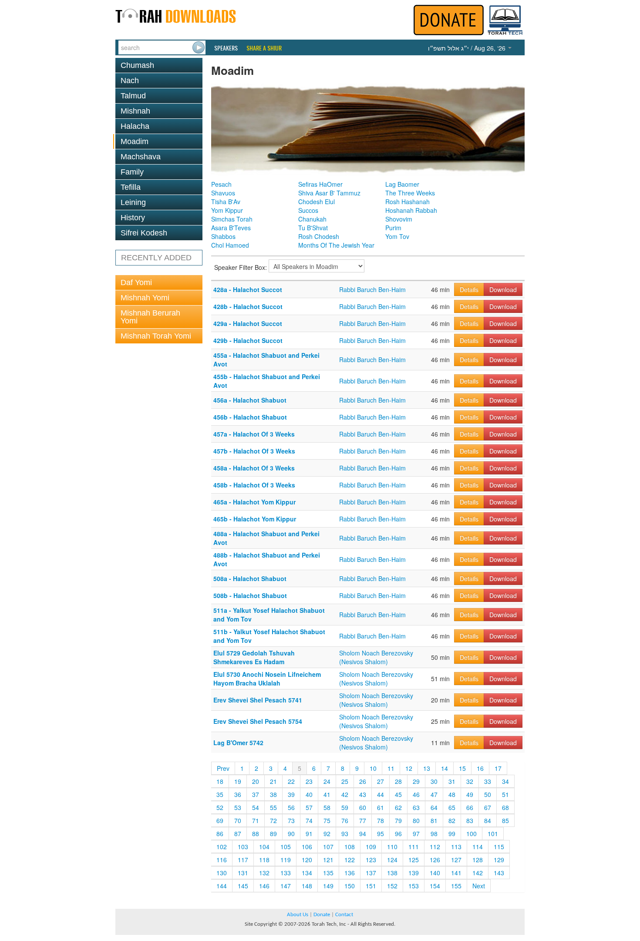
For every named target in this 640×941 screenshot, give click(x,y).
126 (435, 859)
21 (273, 781)
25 (344, 781)
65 (451, 807)
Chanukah (312, 219)
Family (132, 172)
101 (493, 833)
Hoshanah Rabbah (411, 210)
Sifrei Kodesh (144, 233)
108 (349, 846)
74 (309, 820)
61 (380, 807)
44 (380, 794)
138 (392, 872)
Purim (393, 227)
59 (344, 807)
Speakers (226, 48)
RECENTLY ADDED (156, 257)
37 (255, 794)
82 (451, 820)
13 (426, 768)
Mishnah (135, 111)
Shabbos (223, 236)
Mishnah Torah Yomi (156, 336)
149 (328, 885)
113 (456, 846)
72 (273, 820)
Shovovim (398, 219)
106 (307, 846)
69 (219, 820)
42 (344, 794)
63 (416, 807)
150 (349, 885)
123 (371, 859)
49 (469, 794)
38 (273, 794)
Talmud (133, 95)
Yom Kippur (227, 210)
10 (373, 768)
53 (237, 807)
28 (398, 781)
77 (362, 820)
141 (456, 872)
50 (487, 794)
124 (392, 859)
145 (243, 885)
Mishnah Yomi (145, 297)
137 (371, 872)
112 (435, 846)
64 (434, 807)
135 (328, 872)
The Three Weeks (410, 192)
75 (326, 820)
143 (499, 872)
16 (480, 768)
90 (291, 833)
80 (416, 820)
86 (219, 833)
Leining (133, 202)
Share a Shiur (264, 48)
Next (478, 885)
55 (273, 807)
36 (237, 794)
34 (505, 781)
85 (505, 820)
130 (221, 872)
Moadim (134, 141)
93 (344, 833)
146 (264, 885)
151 (371, 885)
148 (307, 885)
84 (487, 820)
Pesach (221, 184)
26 (362, 781)
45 (398, 794)
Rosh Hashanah (407, 201)
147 (285, 885)
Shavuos (223, 192)
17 (498, 768)
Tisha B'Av (225, 201)
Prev (223, 768)
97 (416, 833)
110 (392, 846)
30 (434, 781)
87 (237, 833)
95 (380, 833)
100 (471, 833)
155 (456, 885)
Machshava (141, 156)
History (133, 217)
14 (444, 768)
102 (221, 846)
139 (413, 872)
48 (451, 794)
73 (291, 820)
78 (380, 820)
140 (435, 872)
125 (413, 859)
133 (285, 872)
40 (309, 794)
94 (362, 833)
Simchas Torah (232, 219)
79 (398, 820)
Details (469, 289)
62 (398, 807)
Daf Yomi (136, 282)
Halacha (135, 126)
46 (416, 794)
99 (451, 833)
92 (326, 833)
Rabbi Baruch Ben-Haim (372, 289)
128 (477, 859)
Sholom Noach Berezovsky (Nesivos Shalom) (376, 657)
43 (362, 794)
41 (326, 794)
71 (255, 820)
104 (264, 846)
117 (243, 859)
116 (221, 859)
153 (413, 885)
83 (469, 820)
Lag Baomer (402, 184)
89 (273, 833)
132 (264, 872)
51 (505, 794)
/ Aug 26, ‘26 (467, 48)
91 (309, 833)
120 (307, 859)
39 (291, 794)
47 (434, 794)
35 (219, 794)
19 (237, 781)
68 (505, 807)
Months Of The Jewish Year (336, 245)
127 (456, 859)
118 (264, 859)
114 (477, 846)
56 (291, 807)
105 (285, 846)
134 (307, 872)
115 (499, 846)
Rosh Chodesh (318, 236)
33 (487, 781)
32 (469, 781)
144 (221, 885)
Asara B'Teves (231, 227)
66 (469, 807)
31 (451, 781)
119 (285, 859)
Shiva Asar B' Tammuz (329, 192)
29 (416, 781)
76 (344, 820)
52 (219, 807)
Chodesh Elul (316, 201)
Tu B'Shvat (313, 227)
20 (255, 781)
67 (487, 807)
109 (371, 846)
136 (349, 872)
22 (291, 781)
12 (408, 768)
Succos (308, 210)
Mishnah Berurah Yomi (150, 317)
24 (326, 781)
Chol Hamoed (230, 245)
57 (309, 807)
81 (434, 820)
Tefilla (131, 187)
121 (328, 859)
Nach (130, 80)
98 (434, 833)
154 (435, 885)
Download (503, 289)
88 (255, 833)
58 (326, 807)
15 (462, 768)
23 (309, 781)
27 (380, 781)
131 (243, 872)
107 (328, 846)
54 (255, 807)
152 (392, 885)
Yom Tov (397, 236)
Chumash (137, 65)
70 (237, 820)
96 (398, 833)
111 (413, 846)
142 (477, 872)
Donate (321, 914)
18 (219, 781)
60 (362, 807)
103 (243, 846)
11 (390, 768)
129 (499, 859)
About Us (297, 914)
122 (349, 859)
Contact (344, 914)
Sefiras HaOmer (320, 184)
